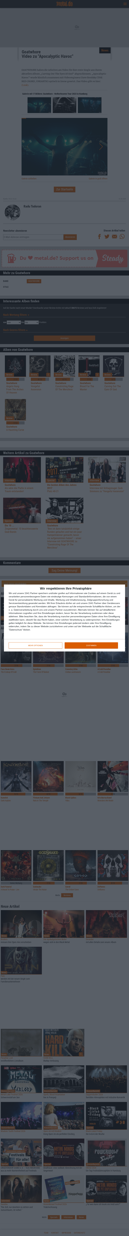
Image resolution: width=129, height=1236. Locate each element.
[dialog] (64, 618)
